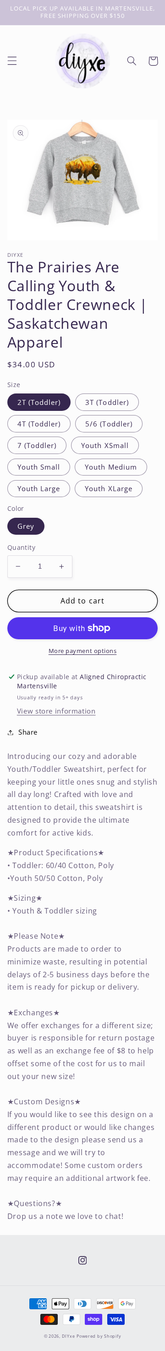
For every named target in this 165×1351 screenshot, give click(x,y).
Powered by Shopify (99, 1336)
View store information (56, 710)
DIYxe (68, 1336)
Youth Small (38, 466)
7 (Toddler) (37, 445)
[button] (11, 61)
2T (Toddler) (39, 402)
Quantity (21, 547)
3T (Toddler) (107, 402)
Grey (25, 526)
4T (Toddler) (39, 423)
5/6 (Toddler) (108, 423)
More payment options (83, 651)
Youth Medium (111, 466)
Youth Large (38, 488)
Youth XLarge (108, 488)
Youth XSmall (105, 445)
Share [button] (28, 731)
